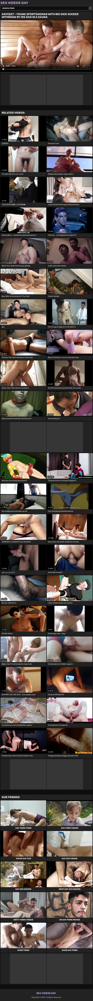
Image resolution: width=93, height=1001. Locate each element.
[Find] (90, 8)
